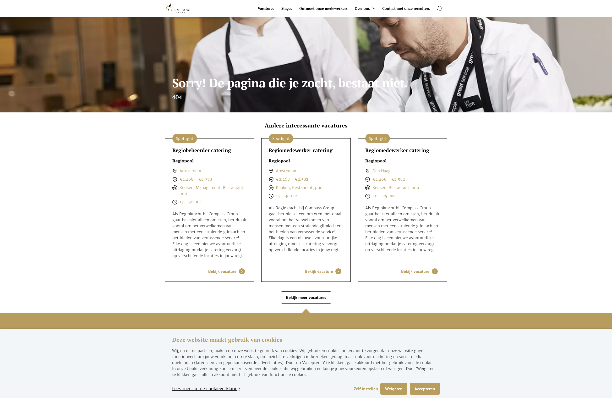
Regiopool (183, 161)
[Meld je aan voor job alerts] (439, 8)
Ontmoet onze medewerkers (323, 8)
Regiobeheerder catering (201, 150)
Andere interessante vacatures (306, 125)
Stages (286, 8)
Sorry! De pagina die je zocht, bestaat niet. (290, 84)
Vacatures (266, 8)
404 (177, 97)
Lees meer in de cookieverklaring (206, 388)
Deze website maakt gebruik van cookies (227, 339)
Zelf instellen (366, 389)
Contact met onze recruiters (406, 8)
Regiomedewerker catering (301, 150)
